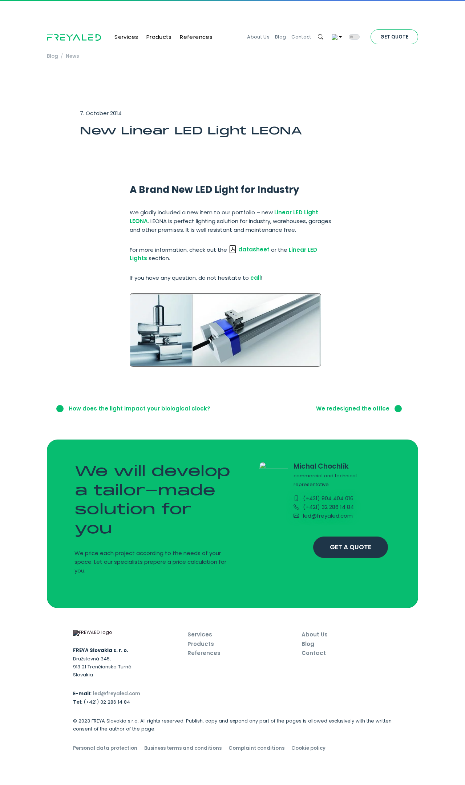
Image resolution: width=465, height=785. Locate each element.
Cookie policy (308, 748)
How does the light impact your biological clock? (138, 408)
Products (159, 37)
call (255, 278)
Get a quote (350, 547)
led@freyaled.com (327, 515)
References (196, 37)
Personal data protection (105, 748)
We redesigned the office (353, 408)
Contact (301, 36)
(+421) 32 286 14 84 (328, 507)
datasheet (253, 249)
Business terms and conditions (183, 748)
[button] (321, 37)
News (72, 56)
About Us (258, 36)
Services (126, 37)
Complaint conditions (256, 748)
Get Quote (394, 36)
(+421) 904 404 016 (327, 498)
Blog (280, 36)
